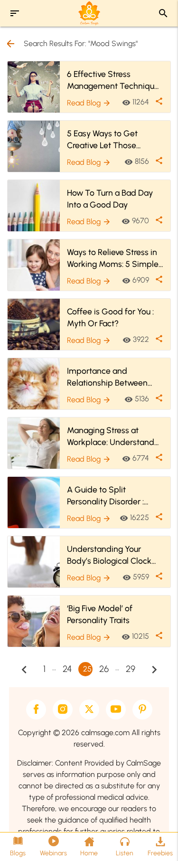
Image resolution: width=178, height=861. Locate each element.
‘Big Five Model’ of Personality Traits (99, 614)
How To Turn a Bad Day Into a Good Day (110, 198)
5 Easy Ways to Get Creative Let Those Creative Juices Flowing (109, 139)
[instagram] (63, 709)
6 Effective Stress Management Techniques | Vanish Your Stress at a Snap (115, 80)
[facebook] (36, 709)
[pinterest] (142, 709)
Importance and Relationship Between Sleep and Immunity (107, 377)
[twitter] (89, 709)
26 (104, 668)
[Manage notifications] (155, 840)
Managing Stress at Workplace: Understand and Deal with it (110, 436)
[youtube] (116, 709)
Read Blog (89, 102)
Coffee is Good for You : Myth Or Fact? (110, 317)
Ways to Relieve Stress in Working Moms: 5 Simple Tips (113, 258)
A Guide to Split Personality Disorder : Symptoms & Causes (105, 495)
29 (130, 668)
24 (67, 668)
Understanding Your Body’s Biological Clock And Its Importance (109, 555)
